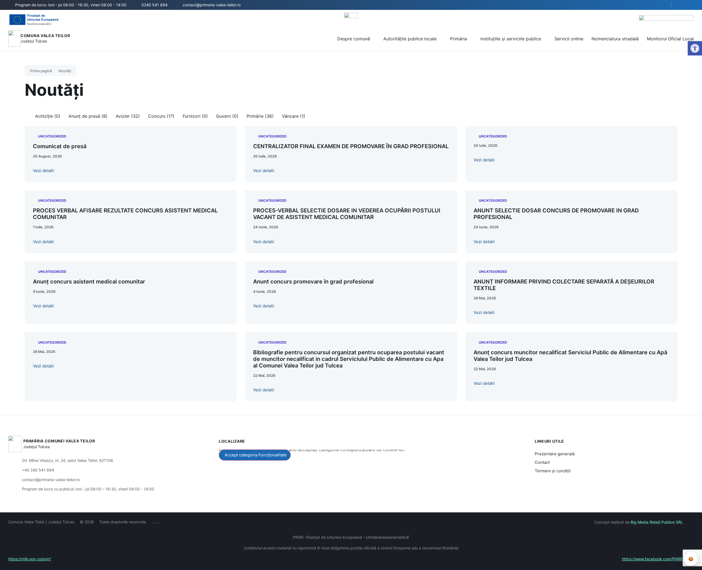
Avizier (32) (128, 116)
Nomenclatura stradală (615, 38)
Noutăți (64, 71)
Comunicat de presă (59, 146)
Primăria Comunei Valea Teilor (59, 441)
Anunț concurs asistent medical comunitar (89, 281)
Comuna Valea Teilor (45, 35)
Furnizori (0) (195, 116)
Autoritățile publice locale (410, 38)
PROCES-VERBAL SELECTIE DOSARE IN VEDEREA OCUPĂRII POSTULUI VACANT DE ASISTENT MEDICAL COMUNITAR (346, 213)
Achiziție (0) (47, 116)
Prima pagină (41, 71)
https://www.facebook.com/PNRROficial (658, 559)
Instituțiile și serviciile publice (510, 38)
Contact (542, 462)
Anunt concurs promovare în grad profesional (313, 281)
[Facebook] (168, 522)
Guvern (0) (227, 116)
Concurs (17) (161, 116)
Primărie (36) (260, 116)
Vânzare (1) (293, 116)
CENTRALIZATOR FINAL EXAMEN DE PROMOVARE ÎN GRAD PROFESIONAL (351, 146)
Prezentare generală (554, 453)
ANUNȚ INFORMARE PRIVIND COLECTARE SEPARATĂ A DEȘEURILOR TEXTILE (564, 284)
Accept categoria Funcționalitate (256, 454)
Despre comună (353, 38)
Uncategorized (52, 136)
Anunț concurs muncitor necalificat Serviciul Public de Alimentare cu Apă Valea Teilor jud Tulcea (570, 355)
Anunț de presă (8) (88, 116)
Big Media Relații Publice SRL (657, 522)
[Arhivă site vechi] (682, 5)
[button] (662, 5)
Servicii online (568, 38)
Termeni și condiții (553, 470)
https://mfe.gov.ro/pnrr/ (29, 559)
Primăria (458, 38)
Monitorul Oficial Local (670, 38)
